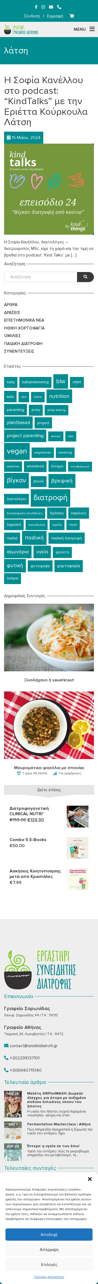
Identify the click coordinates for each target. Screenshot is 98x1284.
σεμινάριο (18, 552)
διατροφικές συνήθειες (24, 513)
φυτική (15, 565)
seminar (56, 436)
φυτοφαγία (40, 566)
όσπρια (12, 578)
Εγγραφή (55, 16)
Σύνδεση (32, 16)
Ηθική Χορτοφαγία (24, 328)
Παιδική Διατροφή (23, 343)
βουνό (38, 481)
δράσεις (57, 513)
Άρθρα (10, 304)
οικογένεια (36, 525)
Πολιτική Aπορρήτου (49, 1277)
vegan (17, 451)
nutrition (59, 396)
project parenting (25, 436)
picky (36, 410)
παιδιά (12, 538)
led (23, 397)
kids (10, 396)
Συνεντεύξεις (19, 351)
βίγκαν (16, 480)
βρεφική (62, 480)
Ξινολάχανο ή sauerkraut (49, 680)
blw (60, 381)
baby (11, 382)
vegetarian (42, 453)
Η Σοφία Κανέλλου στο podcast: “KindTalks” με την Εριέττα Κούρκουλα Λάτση (46, 101)
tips (71, 436)
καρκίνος (78, 513)
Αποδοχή (49, 1234)
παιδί (73, 525)
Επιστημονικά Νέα (24, 320)
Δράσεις (12, 312)
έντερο (57, 466)
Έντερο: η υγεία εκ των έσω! (53, 1146)
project (43, 423)
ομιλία (57, 525)
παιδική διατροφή (66, 538)
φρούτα (62, 552)
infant (77, 382)
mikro (38, 397)
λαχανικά (14, 524)
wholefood (35, 466)
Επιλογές (49, 1264)
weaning (65, 453)
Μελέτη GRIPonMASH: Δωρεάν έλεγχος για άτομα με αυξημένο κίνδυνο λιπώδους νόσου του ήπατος (56, 1099)
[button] (90, 1179)
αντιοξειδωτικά (80, 466)
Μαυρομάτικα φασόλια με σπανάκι (49, 768)
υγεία (42, 552)
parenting (15, 409)
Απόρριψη (49, 1249)
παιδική (34, 537)
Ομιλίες (12, 335)
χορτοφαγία (68, 566)
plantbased (18, 422)
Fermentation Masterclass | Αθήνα (59, 1124)
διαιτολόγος (16, 499)
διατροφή (50, 498)
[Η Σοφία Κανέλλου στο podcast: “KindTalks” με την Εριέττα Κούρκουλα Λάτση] (49, 188)
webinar (13, 466)
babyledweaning (35, 382)
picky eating (56, 410)
